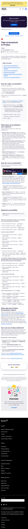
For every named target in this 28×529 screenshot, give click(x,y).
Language (3, 498)
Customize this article (6, 29)
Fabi (7, 380)
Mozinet (16, 378)
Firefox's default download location (11, 183)
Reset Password (5, 485)
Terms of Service (5, 520)
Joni (26, 378)
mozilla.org (4, 517)
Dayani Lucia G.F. (12, 380)
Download (3, 446)
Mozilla (4, 421)
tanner (2, 378)
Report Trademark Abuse (7, 429)
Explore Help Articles (6, 438)
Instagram (6, 504)
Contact (3, 527)
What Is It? (4, 483)
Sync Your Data (5, 488)
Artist (2, 379)
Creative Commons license (16, 514)
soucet (13, 378)
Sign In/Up (3, 481)
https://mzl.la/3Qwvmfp (16, 358)
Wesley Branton (22, 378)
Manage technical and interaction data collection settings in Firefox (12, 354)
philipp (8, 377)
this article (12, 5)
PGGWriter (23, 379)
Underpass (12, 377)
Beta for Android (5, 468)
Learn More (14, 407)
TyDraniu (10, 378)
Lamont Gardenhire (17, 379)
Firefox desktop (5, 449)
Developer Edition (5, 463)
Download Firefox (14, 33)
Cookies (3, 524)
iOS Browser (4, 453)
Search (20, 9)
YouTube (3, 504)
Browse (4, 14)
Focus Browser (5, 456)
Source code (4, 431)
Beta (2, 466)
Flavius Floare (18, 380)
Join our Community (6, 436)
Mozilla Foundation (8, 509)
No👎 (16, 367)
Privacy (21, 35)
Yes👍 (12, 367)
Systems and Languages (9, 35)
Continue (14, 24)
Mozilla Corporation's (9, 507)
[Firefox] (14, 39)
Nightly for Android (6, 473)
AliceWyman (4, 377)
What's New (17, 35)
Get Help (3, 490)
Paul (5, 379)
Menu (23, 9)
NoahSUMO (6, 378)
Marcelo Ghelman (9, 379)
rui (26, 379)
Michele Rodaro (20, 377)
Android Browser (5, 451)
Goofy (25, 377)
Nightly (3, 470)
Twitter (3, 434)
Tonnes (15, 377)
